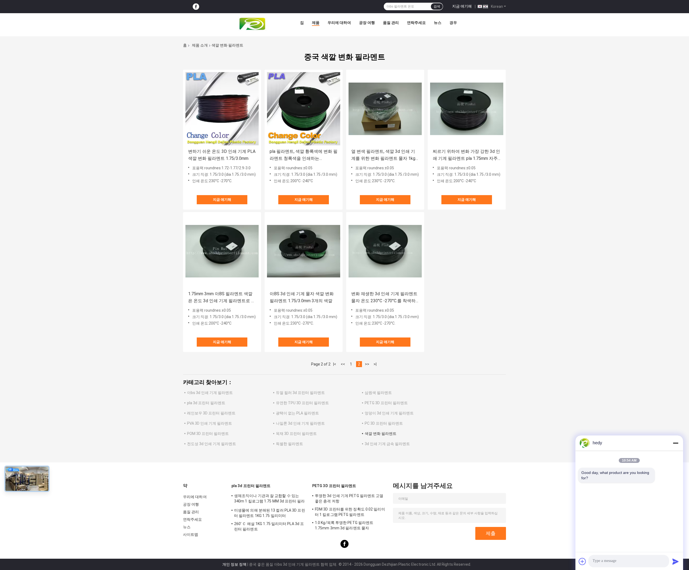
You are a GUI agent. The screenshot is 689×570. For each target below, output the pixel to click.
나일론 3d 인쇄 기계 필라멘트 (300, 423)
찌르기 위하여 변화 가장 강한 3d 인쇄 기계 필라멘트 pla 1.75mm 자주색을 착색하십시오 (466, 155)
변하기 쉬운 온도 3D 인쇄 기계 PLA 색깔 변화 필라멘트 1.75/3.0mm (221, 155)
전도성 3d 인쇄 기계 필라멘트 (211, 444)
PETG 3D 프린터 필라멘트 (386, 403)
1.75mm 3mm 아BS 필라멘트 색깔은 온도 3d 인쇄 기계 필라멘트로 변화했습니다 (221, 297)
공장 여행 (367, 22)
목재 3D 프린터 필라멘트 (296, 433)
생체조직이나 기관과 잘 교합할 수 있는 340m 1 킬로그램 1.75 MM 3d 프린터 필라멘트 (269, 499)
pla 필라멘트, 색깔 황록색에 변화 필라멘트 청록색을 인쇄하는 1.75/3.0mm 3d (304, 155)
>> (367, 364)
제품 (315, 22)
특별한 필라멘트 (289, 444)
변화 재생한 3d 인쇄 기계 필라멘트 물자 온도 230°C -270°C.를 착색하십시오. (384, 297)
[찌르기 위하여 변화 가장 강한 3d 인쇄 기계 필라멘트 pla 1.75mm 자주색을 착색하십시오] (466, 108)
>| (375, 364)
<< (343, 364)
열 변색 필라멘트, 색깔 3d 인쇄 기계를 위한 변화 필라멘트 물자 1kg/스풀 (384, 155)
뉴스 (437, 22)
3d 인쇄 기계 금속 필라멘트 (387, 444)
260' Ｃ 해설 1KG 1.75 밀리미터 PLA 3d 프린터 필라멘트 (269, 526)
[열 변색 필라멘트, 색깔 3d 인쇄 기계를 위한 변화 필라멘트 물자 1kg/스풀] (385, 108)
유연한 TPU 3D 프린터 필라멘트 (302, 403)
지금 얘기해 (462, 6)
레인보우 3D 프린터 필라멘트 (211, 413)
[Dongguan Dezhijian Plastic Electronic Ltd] (253, 24)
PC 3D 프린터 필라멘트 (384, 423)
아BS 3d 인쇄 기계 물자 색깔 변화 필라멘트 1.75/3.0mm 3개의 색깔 (302, 297)
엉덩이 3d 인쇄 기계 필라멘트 (389, 413)
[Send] (675, 561)
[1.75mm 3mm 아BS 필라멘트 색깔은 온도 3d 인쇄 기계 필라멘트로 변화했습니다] (222, 251)
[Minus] (675, 443)
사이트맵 (190, 534)
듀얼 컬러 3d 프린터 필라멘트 (300, 392)
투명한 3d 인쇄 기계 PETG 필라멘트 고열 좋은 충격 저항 (349, 498)
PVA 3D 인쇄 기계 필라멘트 (209, 423)
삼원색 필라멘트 (378, 392)
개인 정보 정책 (234, 564)
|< (334, 364)
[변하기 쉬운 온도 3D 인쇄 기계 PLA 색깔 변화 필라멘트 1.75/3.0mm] (222, 108)
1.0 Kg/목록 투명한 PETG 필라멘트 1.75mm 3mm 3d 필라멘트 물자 (344, 525)
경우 (453, 22)
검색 (437, 6)
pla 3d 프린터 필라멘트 (206, 403)
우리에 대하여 (339, 22)
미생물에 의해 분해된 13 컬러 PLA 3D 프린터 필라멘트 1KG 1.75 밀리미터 (269, 513)
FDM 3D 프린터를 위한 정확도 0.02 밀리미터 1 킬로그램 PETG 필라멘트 (350, 512)
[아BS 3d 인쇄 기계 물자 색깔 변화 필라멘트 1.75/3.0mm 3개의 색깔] (303, 251)
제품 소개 (200, 45)
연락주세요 (416, 22)
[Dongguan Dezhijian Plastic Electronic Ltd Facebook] (196, 6)
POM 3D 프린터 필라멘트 (208, 433)
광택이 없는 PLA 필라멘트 (297, 413)
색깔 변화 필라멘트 (380, 433)
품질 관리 (391, 22)
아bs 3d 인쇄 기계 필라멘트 (210, 392)
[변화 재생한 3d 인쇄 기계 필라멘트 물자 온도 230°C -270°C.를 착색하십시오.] (385, 251)
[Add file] (582, 561)
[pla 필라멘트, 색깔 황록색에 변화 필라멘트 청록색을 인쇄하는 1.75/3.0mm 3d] (303, 108)
